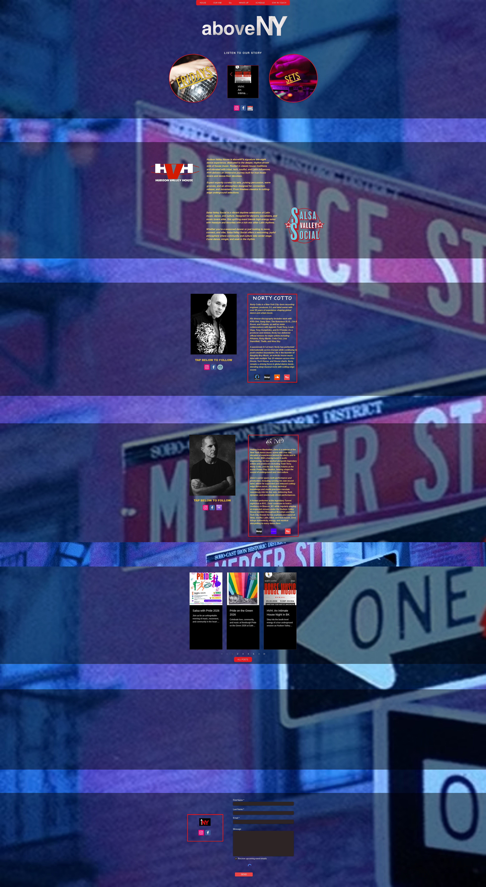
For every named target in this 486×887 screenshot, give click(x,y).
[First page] (221, 654)
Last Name (238, 809)
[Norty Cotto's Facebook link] (213, 367)
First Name (238, 800)
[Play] (231, 58)
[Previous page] (227, 654)
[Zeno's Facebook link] (212, 507)
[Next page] (259, 654)
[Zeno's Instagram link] (205, 507)
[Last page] (264, 654)
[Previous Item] (231, 74)
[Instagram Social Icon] (236, 108)
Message (237, 829)
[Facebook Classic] (243, 108)
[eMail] (220, 367)
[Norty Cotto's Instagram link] (207, 367)
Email (235, 818)
